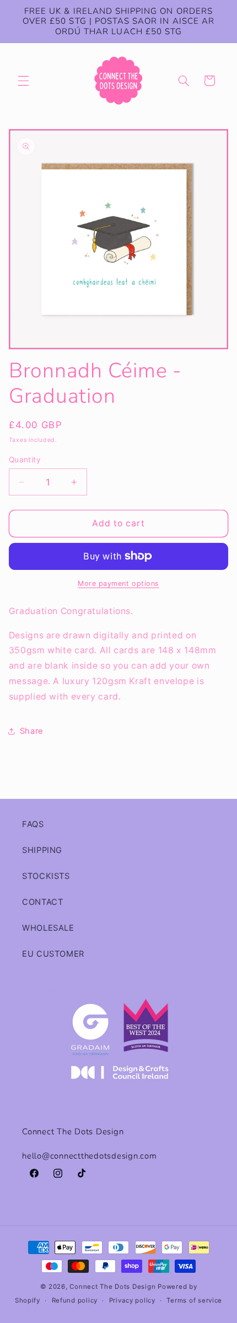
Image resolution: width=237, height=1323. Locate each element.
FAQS (33, 824)
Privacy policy (132, 1300)
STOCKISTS (46, 876)
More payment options (118, 583)
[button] (23, 80)
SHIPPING (42, 850)
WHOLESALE (48, 928)
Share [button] (32, 731)
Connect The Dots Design (112, 1286)
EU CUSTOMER (53, 954)
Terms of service (194, 1300)
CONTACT (42, 902)
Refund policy (75, 1300)
